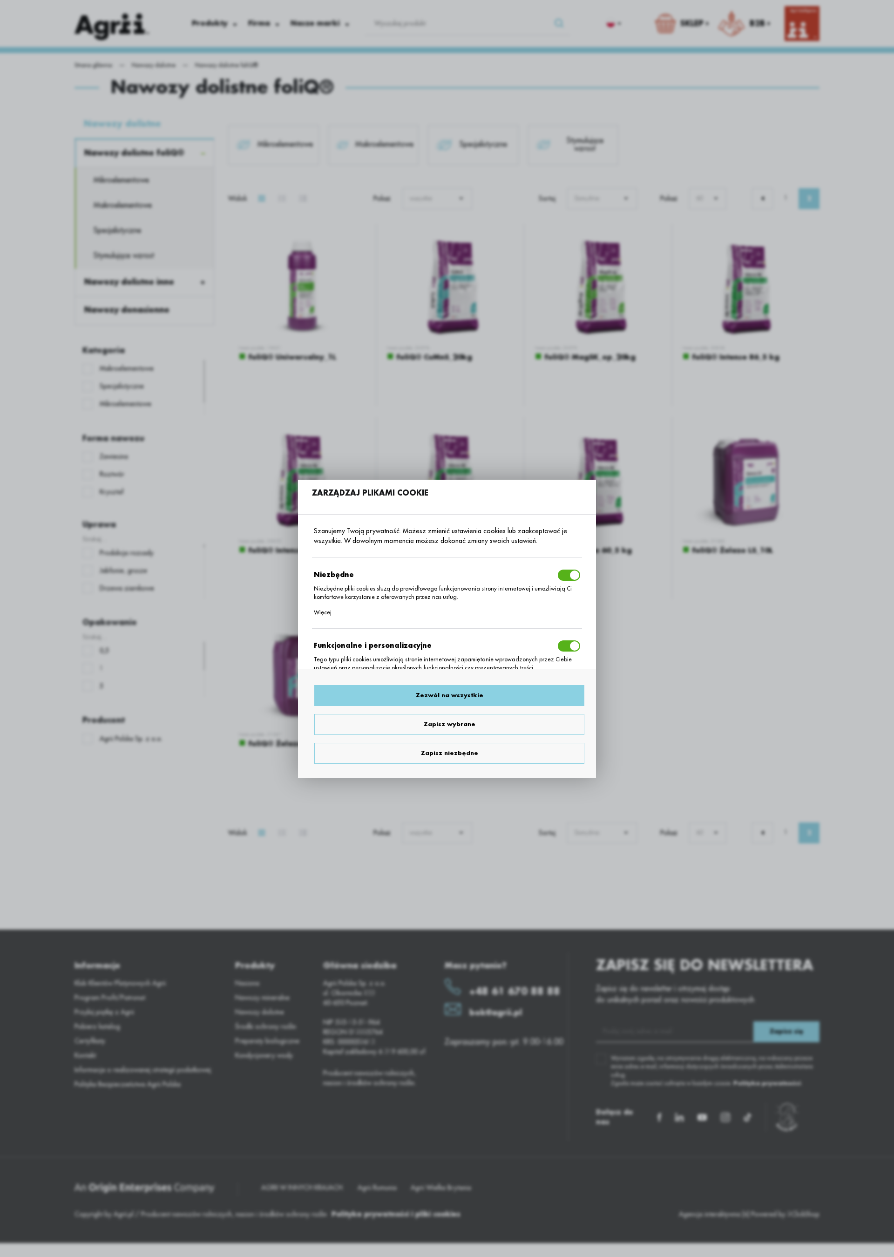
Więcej (323, 612)
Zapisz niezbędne (449, 753)
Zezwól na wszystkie (449, 695)
